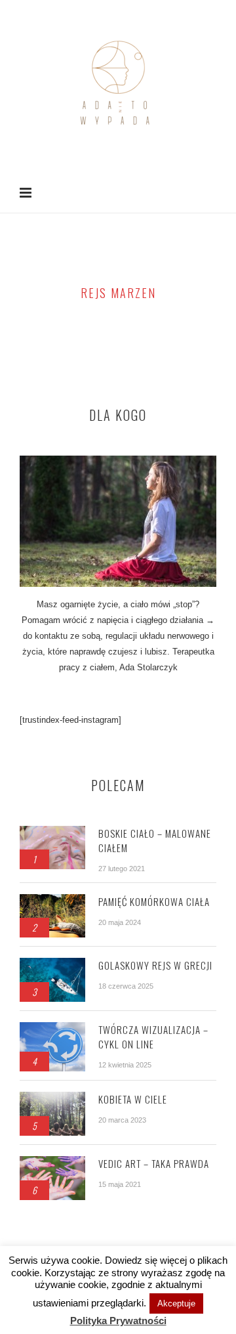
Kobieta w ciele (132, 1099)
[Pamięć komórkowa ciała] (52, 901)
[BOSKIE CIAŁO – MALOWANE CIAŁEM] (52, 833)
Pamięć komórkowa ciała (154, 901)
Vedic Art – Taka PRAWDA (153, 1163)
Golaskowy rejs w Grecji (155, 965)
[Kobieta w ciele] (52, 1099)
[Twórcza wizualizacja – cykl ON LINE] (52, 1029)
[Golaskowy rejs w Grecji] (52, 965)
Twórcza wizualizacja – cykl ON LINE (153, 1036)
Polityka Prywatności (118, 1320)
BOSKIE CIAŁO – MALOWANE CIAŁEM (154, 840)
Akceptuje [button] (176, 1303)
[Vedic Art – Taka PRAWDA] (52, 1163)
